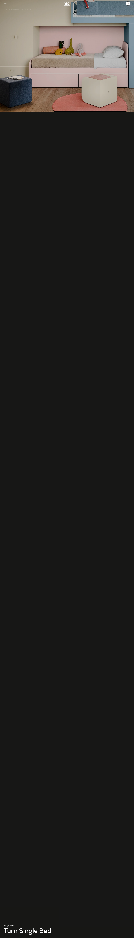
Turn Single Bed (26, 9)
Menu (6, 3)
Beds (10, 9)
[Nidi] (67, 3)
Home (5, 9)
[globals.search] (128, 3)
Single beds (16, 9)
